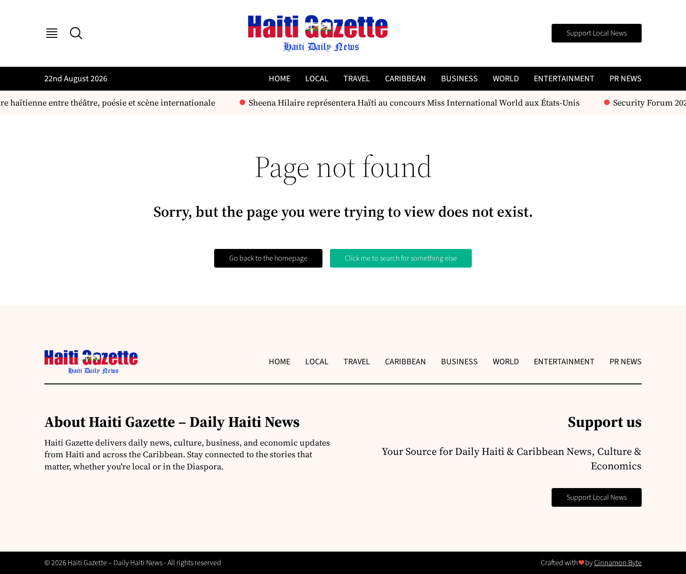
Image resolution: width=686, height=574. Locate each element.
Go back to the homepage (268, 258)
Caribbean (405, 79)
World (506, 79)
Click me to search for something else (401, 258)
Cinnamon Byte (618, 563)
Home (279, 79)
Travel (356, 79)
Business (459, 79)
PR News (625, 79)
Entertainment (564, 79)
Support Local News (597, 33)
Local (317, 79)
